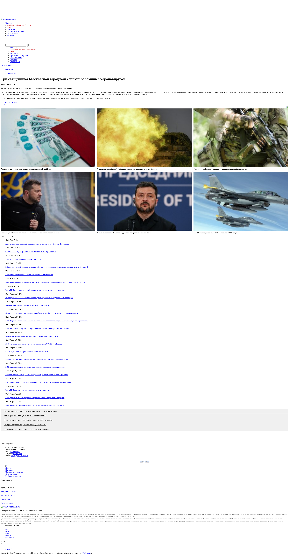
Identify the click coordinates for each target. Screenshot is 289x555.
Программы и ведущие (15, 31)
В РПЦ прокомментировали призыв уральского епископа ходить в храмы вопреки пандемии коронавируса (46, 321)
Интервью (11, 29)
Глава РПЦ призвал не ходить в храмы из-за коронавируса (27, 390)
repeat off (8, 549)
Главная (4, 66)
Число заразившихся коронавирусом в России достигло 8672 (28, 352)
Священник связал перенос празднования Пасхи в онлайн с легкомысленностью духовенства (41, 313)
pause (7, 531)
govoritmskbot (15, 452)
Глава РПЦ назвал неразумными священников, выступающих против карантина (36, 375)
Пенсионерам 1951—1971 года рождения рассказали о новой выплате (30, 411)
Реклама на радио (7, 495)
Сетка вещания (12, 33)
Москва (8, 71)
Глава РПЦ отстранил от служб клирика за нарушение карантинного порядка (35, 290)
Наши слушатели (7, 503)
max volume (9, 537)
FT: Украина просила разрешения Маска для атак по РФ (25, 425)
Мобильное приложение (14, 476)
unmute (8, 535)
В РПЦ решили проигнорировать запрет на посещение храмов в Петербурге (34, 398)
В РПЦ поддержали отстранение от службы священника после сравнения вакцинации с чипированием (45, 282)
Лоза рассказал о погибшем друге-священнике (23, 259)
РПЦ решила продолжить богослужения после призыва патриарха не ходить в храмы (38, 382)
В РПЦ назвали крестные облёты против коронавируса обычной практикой (34, 405)
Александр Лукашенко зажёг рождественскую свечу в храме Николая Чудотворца (37, 244)
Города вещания (7, 499)
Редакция (10, 35)
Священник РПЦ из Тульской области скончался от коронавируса (30, 252)
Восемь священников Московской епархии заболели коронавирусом (31, 336)
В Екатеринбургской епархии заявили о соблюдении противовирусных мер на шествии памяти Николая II (46, 267)
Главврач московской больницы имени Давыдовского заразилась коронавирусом (36, 359)
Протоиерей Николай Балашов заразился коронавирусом (27, 305)
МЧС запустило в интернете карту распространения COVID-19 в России (33, 344)
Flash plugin (87, 553)
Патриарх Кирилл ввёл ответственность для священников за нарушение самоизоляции (39, 298)
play (6, 529)
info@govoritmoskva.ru (19, 456)
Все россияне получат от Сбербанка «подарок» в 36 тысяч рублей (28, 420)
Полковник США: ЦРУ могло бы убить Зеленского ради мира (26, 429)
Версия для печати (10, 102)
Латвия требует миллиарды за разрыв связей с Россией (24, 416)
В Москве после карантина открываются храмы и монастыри (29, 275)
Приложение (15, 62)
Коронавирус (10, 73)
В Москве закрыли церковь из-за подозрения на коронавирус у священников (35, 367)
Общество (9, 69)
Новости (8, 23)
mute (7, 533)
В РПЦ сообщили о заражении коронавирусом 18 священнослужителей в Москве (37, 328)
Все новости (5, 104)
